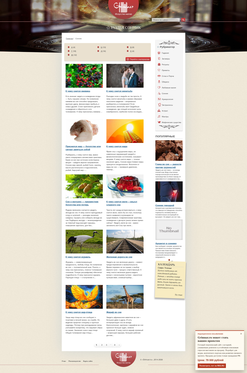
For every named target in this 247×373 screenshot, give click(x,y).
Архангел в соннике (166, 243)
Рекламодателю (75, 361)
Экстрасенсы (167, 105)
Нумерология (167, 99)
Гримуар (69, 38)
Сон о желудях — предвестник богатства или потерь (82, 203)
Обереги (165, 81)
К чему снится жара (116, 146)
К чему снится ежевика (78, 91)
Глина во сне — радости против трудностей (168, 166)
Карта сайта (87, 361)
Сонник (165, 93)
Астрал (165, 110)
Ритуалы (165, 64)
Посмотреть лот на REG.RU (211, 366)
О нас (64, 361)
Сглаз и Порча (168, 76)
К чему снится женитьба (119, 91)
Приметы (166, 70)
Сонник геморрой (164, 205)
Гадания (165, 53)
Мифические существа (171, 122)
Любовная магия (169, 87)
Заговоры (166, 58)
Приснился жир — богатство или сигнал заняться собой (83, 148)
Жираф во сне (113, 312)
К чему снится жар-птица (79, 312)
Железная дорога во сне (119, 256)
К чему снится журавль (78, 256)
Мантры (165, 116)
